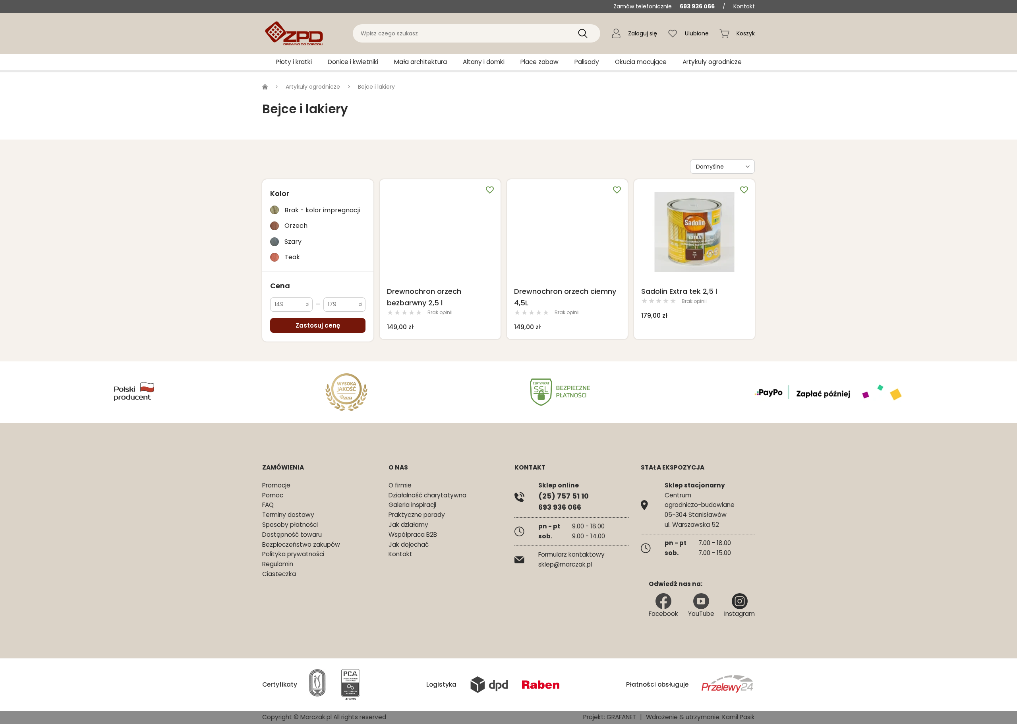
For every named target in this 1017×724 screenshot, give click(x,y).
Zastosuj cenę (318, 325)
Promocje (276, 485)
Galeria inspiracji (412, 505)
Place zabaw (539, 62)
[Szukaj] (582, 33)
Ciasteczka (279, 574)
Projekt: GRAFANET (609, 717)
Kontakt (744, 6)
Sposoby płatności (290, 524)
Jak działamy (408, 524)
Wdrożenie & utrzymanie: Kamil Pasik (700, 717)
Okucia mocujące (641, 62)
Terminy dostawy (288, 514)
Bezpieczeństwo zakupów (301, 544)
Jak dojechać (409, 544)
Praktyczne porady (417, 514)
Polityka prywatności (293, 554)
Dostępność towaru (292, 534)
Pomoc (272, 495)
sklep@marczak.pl (565, 564)
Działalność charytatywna (427, 495)
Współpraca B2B (413, 534)
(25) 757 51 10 (563, 496)
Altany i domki (484, 62)
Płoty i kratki (294, 62)
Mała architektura (420, 62)
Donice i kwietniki (353, 62)
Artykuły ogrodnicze (712, 62)
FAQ (268, 505)
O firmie (400, 485)
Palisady (586, 62)
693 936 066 (697, 6)
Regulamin (277, 564)
